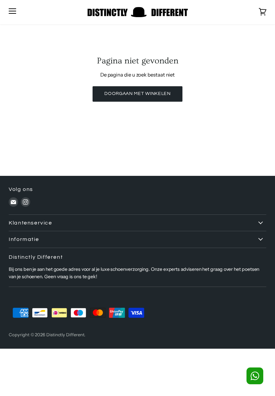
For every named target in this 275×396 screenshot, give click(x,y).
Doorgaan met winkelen (137, 93)
